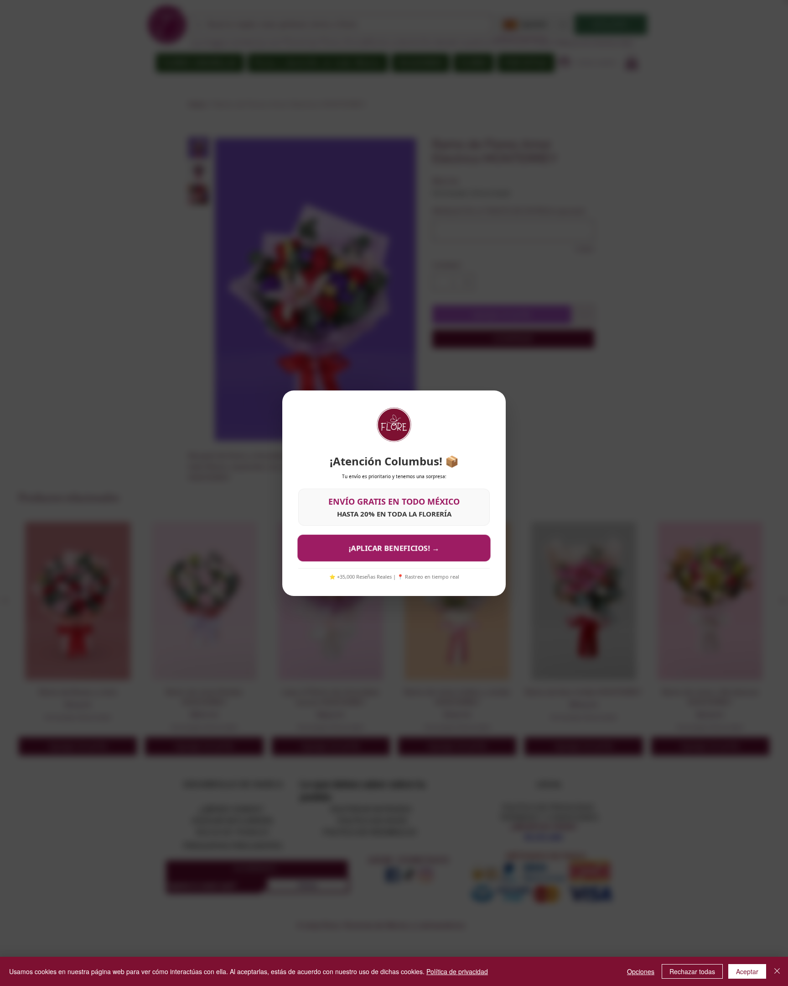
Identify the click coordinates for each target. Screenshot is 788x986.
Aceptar (747, 971)
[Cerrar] (777, 971)
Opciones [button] (640, 971)
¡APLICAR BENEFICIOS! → (394, 548)
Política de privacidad (457, 971)
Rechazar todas (692, 971)
